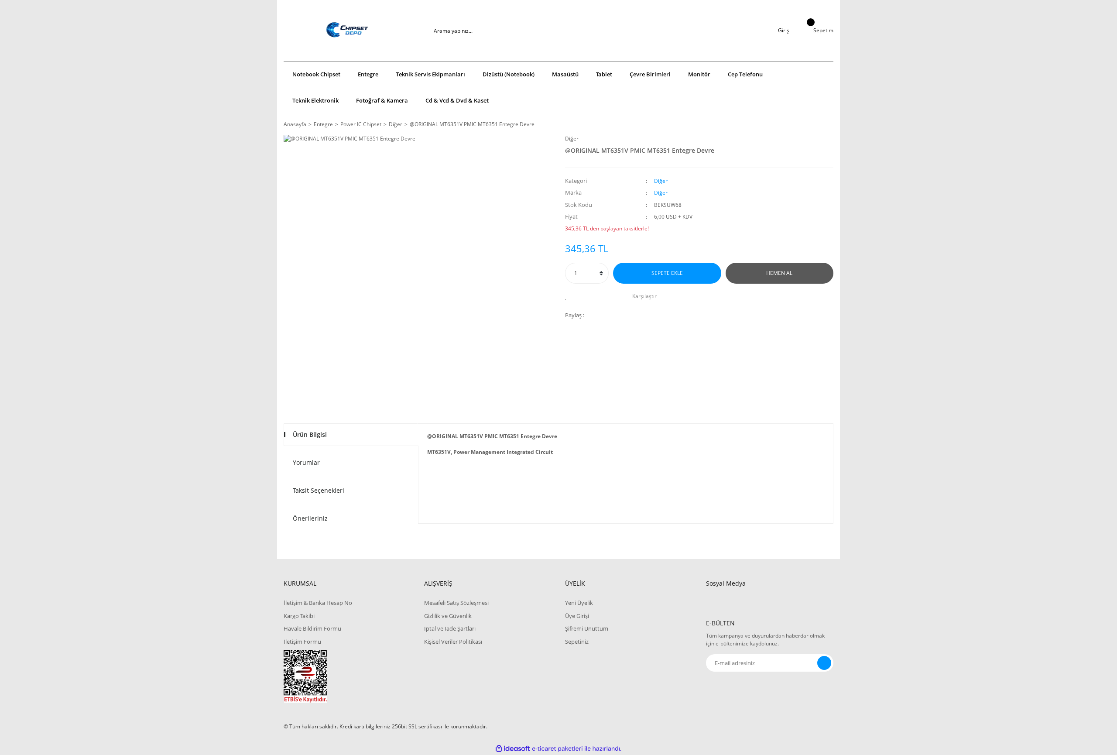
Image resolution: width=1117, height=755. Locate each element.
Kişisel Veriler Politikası (453, 641)
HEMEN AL (779, 273)
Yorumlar (306, 462)
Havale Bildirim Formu (312, 628)
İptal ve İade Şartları (450, 628)
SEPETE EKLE (667, 273)
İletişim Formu (302, 641)
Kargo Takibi (299, 616)
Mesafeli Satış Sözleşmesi (456, 603)
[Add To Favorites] (568, 296)
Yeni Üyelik (579, 603)
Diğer (572, 138)
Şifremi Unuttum (586, 628)
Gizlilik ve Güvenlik (448, 616)
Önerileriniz (310, 518)
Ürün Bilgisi (310, 434)
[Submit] (824, 663)
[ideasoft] (512, 749)
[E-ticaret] (557, 749)
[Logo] (347, 30)
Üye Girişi (577, 616)
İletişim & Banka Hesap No (318, 603)
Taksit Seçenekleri (318, 490)
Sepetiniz (577, 641)
